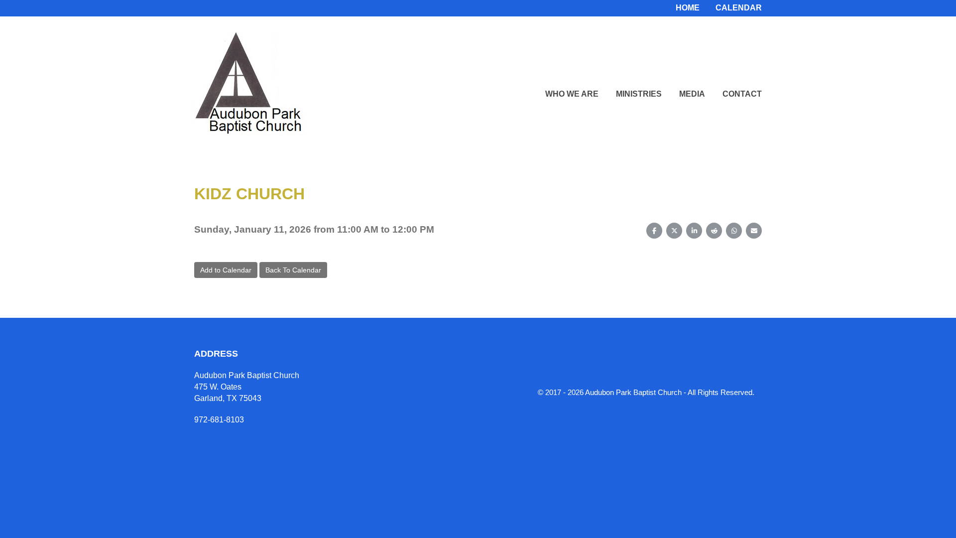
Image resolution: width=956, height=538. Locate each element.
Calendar (739, 7)
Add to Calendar (225, 270)
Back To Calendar (293, 270)
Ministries (639, 94)
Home (688, 7)
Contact (742, 94)
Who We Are (571, 94)
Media (692, 94)
